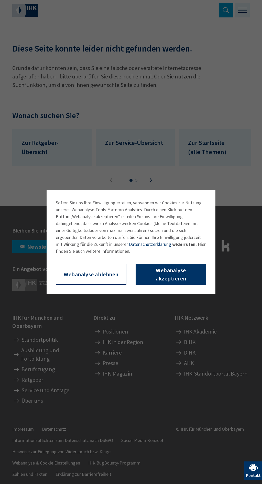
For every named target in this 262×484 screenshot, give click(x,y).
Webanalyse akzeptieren (171, 274)
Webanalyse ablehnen (91, 274)
